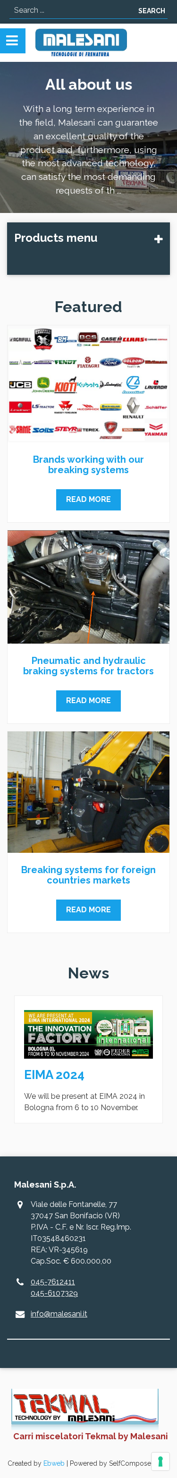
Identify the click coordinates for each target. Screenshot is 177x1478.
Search (151, 11)
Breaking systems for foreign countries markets (88, 875)
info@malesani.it (59, 1313)
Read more (88, 499)
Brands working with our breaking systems (88, 465)
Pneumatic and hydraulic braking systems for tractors (88, 666)
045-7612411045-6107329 (54, 1287)
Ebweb (54, 1463)
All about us (88, 84)
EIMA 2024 (54, 1075)
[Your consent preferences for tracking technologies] (160, 1461)
